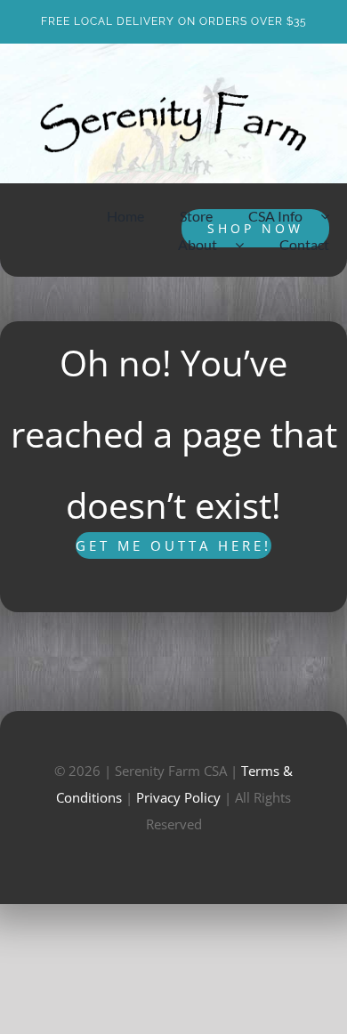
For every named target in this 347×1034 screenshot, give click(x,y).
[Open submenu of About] (248, 244)
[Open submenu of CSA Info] (333, 216)
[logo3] (173, 98)
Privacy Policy (178, 797)
